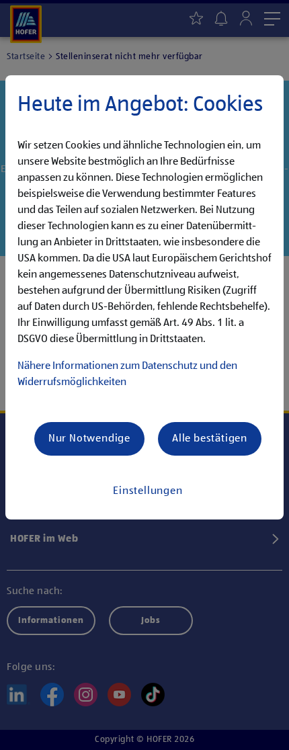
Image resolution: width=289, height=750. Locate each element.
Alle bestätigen (209, 438)
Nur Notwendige (89, 438)
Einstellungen (147, 491)
